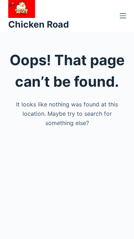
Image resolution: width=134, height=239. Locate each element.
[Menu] (123, 16)
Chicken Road (38, 24)
